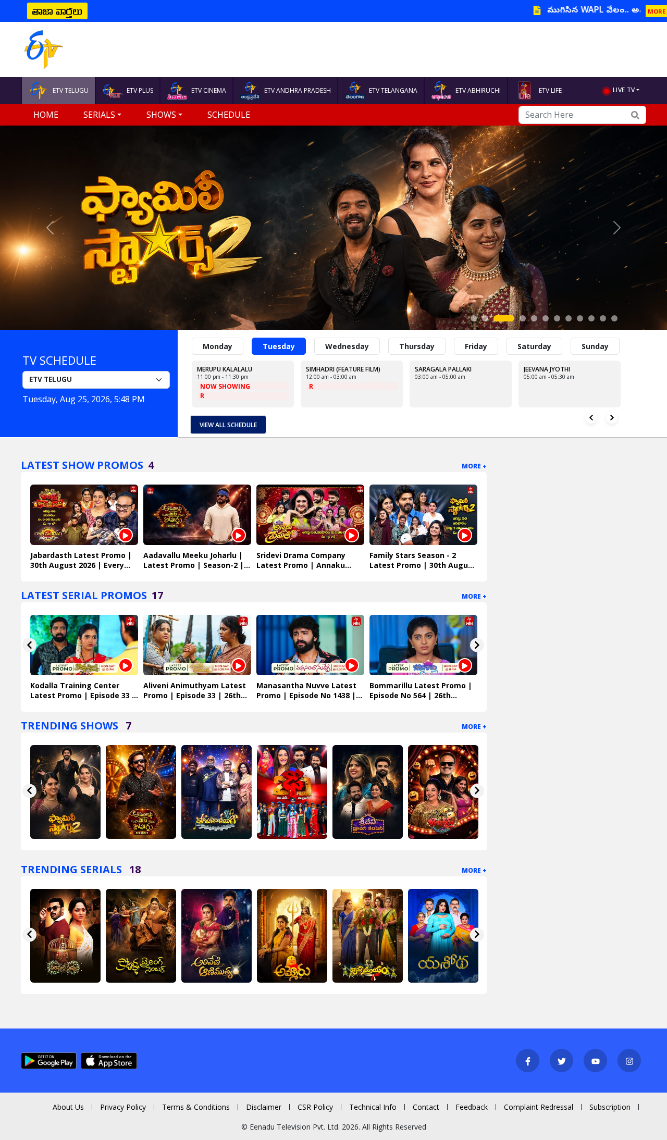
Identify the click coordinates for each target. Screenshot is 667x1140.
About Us (68, 1107)
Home (45, 114)
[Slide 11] (603, 318)
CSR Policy (315, 1107)
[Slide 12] (614, 318)
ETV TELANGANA (393, 90)
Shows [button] (161, 114)
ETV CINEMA (208, 90)
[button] (50, 228)
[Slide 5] (534, 318)
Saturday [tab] (534, 346)
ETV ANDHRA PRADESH (297, 90)
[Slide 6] (545, 318)
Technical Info (373, 1107)
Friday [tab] (476, 346)
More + (474, 466)
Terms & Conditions (196, 1107)
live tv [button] (624, 89)
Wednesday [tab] (347, 346)
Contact (426, 1107)
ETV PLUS (140, 90)
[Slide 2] (485, 318)
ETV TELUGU (71, 90)
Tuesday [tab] (279, 346)
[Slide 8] (568, 318)
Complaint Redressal (538, 1107)
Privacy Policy (123, 1107)
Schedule (228, 114)
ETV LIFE (550, 90)
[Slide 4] (523, 318)
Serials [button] (99, 114)
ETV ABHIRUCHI (478, 90)
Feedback (471, 1107)
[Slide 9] (580, 318)
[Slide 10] (591, 318)
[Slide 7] (557, 318)
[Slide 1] (474, 318)
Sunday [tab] (595, 346)
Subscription (610, 1107)
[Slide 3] (503, 318)
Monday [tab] (217, 346)
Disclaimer (263, 1107)
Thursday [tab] (417, 346)
